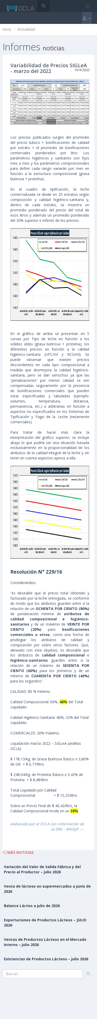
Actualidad (26, 29)
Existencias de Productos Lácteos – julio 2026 (46, 958)
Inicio (7, 29)
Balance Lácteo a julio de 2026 (32, 905)
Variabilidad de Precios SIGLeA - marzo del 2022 (48, 68)
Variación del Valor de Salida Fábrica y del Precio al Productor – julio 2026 (42, 869)
